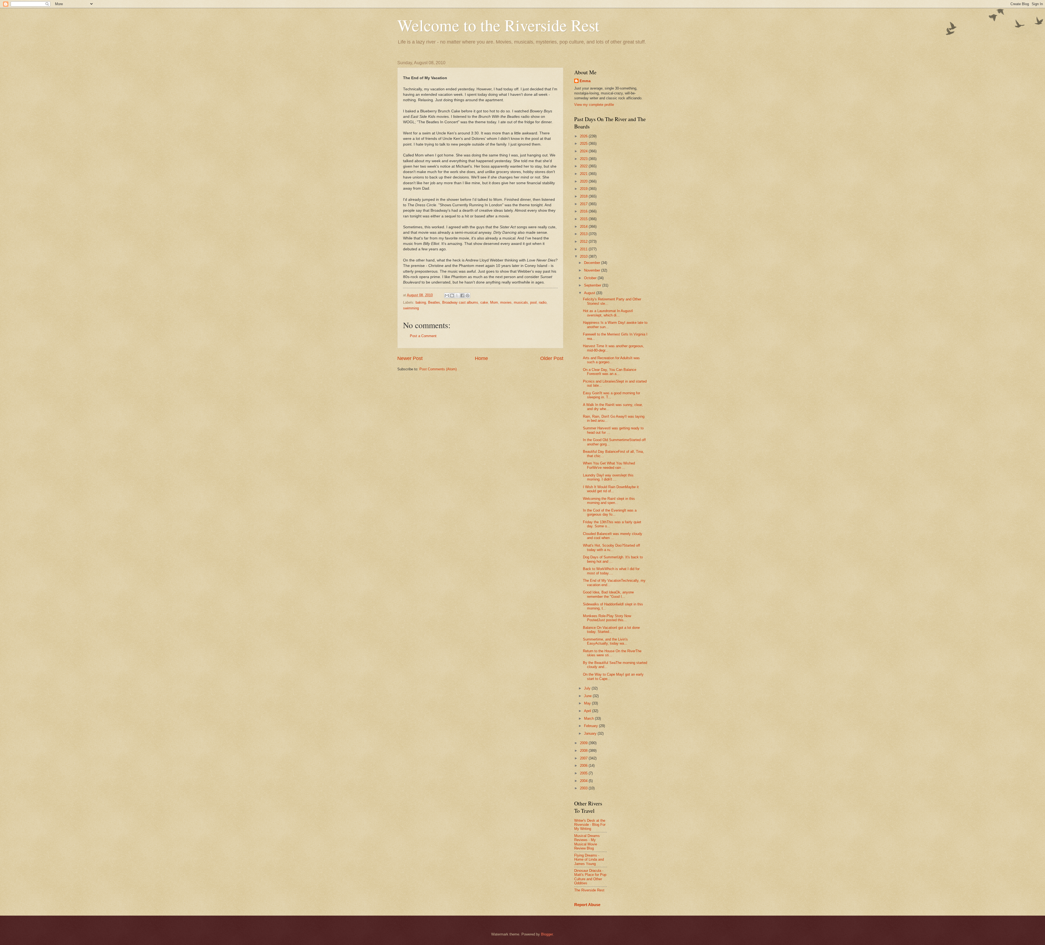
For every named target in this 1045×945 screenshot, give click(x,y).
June (588, 696)
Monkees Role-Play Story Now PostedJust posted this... (607, 618)
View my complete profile (594, 105)
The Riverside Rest (589, 890)
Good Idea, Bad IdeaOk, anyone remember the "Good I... (608, 594)
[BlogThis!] (452, 295)
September (593, 285)
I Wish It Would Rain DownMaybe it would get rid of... (611, 489)
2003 (584, 788)
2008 (584, 751)
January (591, 733)
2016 (584, 211)
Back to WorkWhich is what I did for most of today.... (611, 571)
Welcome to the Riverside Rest (498, 25)
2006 (584, 766)
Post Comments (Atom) (438, 369)
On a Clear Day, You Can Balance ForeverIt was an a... (609, 372)
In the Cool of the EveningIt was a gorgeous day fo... (610, 512)
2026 (584, 136)
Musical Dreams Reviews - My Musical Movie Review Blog (587, 842)
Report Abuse (587, 904)
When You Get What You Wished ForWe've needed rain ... (609, 465)
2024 (584, 151)
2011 (584, 249)
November (592, 270)
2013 (584, 234)
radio (542, 302)
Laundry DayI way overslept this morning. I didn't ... (608, 477)
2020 (584, 181)
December (592, 263)
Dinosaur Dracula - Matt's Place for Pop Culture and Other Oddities (590, 877)
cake (484, 302)
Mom (494, 302)
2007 (584, 758)
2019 (584, 189)
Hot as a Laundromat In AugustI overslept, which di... (608, 313)
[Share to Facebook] (462, 295)
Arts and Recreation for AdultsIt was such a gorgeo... (611, 360)
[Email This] (447, 295)
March (589, 718)
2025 (584, 143)
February (591, 726)
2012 (584, 241)
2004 (584, 781)
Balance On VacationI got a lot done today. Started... (611, 630)
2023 (584, 159)
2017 (584, 204)
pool (533, 302)
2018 (584, 196)
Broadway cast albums (460, 302)
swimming (411, 308)
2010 (584, 256)
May (588, 703)
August (590, 293)
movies (506, 302)
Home (481, 358)
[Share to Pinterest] (467, 295)
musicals (521, 302)
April (588, 711)
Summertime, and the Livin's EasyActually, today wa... (605, 641)
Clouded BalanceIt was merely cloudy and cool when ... (612, 536)
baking (421, 302)
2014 (584, 226)
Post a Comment (423, 336)
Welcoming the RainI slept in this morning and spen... (609, 501)
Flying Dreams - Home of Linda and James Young (589, 859)
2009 (584, 743)
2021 (584, 174)
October (591, 278)
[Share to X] (457, 295)
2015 (584, 219)
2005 (584, 773)
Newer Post (410, 358)
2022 (584, 166)
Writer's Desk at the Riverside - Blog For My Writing (590, 824)
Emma (585, 81)
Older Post (551, 358)
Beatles (434, 302)
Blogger (547, 934)
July (588, 688)
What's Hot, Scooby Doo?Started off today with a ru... (611, 547)
